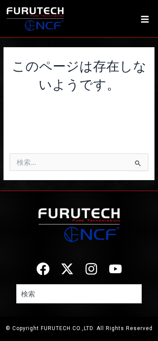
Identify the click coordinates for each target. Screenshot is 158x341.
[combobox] (79, 293)
